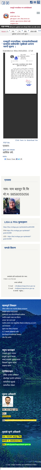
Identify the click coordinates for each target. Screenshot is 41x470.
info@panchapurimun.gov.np (25, 286)
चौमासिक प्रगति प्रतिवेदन (12, 378)
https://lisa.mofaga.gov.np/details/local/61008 (18, 227)
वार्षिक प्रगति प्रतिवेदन (11, 375)
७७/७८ (5, 156)
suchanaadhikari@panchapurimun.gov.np (21, 420)
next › (36, 31)
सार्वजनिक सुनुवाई (9, 382)
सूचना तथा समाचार (9, 150)
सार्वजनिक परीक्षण (9, 385)
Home (4, 31)
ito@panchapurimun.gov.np (24, 288)
